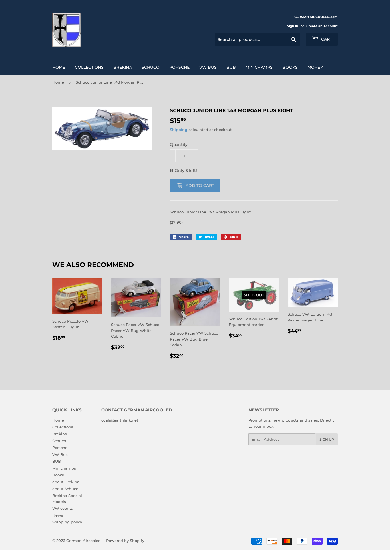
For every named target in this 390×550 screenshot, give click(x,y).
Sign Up (326, 439)
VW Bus (208, 67)
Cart (326, 39)
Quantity (179, 144)
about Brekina (65, 482)
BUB (231, 67)
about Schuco (65, 488)
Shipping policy (67, 522)
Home (58, 67)
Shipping (178, 129)
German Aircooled (83, 540)
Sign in (292, 26)
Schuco (151, 67)
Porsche (179, 67)
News (57, 515)
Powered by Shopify (125, 540)
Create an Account (322, 26)
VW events (62, 508)
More (313, 67)
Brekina (122, 67)
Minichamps (259, 67)
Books (290, 67)
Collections (89, 67)
